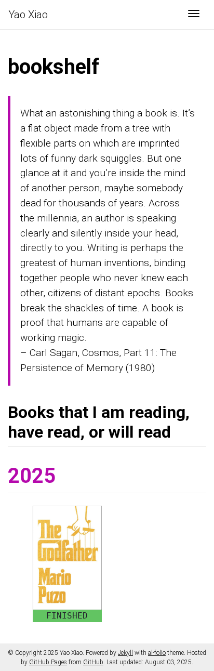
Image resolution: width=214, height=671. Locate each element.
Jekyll (125, 652)
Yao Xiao (28, 14)
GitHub (93, 662)
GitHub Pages (48, 662)
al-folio (157, 652)
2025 (32, 476)
